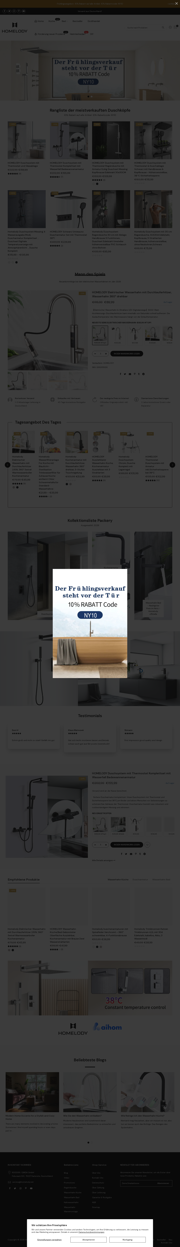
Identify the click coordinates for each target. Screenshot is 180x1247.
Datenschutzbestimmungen (91, 1232)
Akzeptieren (88, 1239)
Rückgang (127, 1239)
